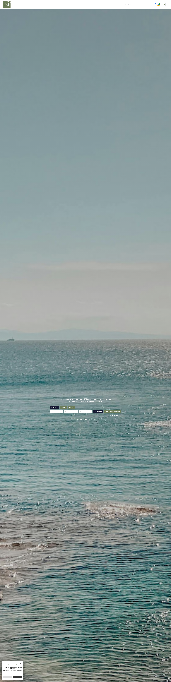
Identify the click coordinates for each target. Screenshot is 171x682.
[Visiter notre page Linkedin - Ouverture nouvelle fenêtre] (131, 5)
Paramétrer (7, 677)
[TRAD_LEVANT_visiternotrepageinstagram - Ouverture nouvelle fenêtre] (128, 5)
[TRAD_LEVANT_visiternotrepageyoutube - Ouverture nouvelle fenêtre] (126, 5)
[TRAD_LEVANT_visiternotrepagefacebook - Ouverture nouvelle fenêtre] (123, 5)
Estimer (71, 407)
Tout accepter (17, 677)
